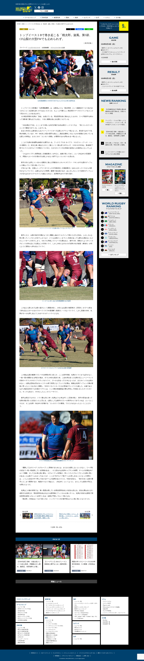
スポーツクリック (45, 653)
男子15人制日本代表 (23, 629)
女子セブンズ (78, 629)
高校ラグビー (49, 642)
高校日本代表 (21, 642)
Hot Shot (105, 620)
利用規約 (57, 655)
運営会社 (78, 655)
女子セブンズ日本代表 (23, 635)
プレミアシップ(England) (81, 614)
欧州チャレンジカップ (80, 609)
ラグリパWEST (107, 603)
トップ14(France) (79, 618)
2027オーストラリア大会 (24, 609)
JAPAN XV (21, 637)
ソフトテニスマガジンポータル (87, 653)
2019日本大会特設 (22, 620)
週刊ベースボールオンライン (105, 653)
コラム (107, 17)
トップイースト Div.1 (51, 627)
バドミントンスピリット (69, 653)
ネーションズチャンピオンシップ (55, 607)
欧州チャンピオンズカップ (82, 607)
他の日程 (114, 61)
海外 (76, 17)
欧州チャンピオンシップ (52, 612)
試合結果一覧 (106, 624)
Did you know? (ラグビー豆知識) (111, 607)
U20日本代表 (21, 640)
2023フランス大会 (22, 612)
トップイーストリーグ (34, 47)
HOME (19, 24)
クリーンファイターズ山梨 (58, 47)
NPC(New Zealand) (79, 610)
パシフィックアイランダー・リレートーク (114, 612)
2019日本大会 (21, 614)
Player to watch (106, 605)
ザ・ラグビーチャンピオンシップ (55, 605)
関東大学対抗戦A (50, 633)
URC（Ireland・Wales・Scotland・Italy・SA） (86, 616)
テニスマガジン (57, 653)
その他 (118, 17)
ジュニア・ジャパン (23, 639)
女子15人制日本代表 (23, 631)
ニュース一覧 (21, 607)
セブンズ (87, 17)
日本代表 (45, 17)
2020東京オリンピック (80, 631)
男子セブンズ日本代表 (23, 633)
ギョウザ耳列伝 (107, 610)
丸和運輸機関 (45, 47)
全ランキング (114, 254)
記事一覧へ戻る (57, 527)
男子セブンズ (78, 627)
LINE (88, 29)
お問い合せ (86, 655)
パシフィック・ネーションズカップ (55, 609)
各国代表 (57, 17)
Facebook (79, 29)
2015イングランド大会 (23, 616)
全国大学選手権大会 (51, 641)
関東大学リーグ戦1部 (51, 635)
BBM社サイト (34, 653)
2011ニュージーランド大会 (25, 618)
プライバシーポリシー (68, 655)
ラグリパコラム (107, 601)
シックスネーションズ (52, 603)
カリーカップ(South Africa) (81, 612)
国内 (67, 17)
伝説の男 (105, 609)
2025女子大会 (21, 610)
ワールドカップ (30, 17)
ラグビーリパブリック (24, 9)
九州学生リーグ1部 (51, 639)
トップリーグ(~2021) (51, 624)
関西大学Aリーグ (50, 637)
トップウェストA (50, 629)
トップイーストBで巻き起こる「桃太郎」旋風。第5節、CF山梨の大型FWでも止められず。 (50, 24)
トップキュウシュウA (52, 631)
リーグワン (49, 622)
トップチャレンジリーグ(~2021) (54, 625)
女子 (97, 17)
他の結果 (114, 90)
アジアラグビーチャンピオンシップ (55, 610)
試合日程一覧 (106, 622)
